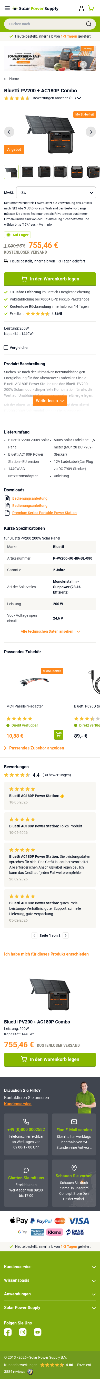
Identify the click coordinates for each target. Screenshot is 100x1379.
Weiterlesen (47, 400)
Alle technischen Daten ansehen (47, 631)
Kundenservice (18, 1103)
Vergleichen (19, 348)
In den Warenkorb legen (54, 278)
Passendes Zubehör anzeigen (36, 748)
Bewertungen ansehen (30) (54, 98)
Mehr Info (45, 224)
